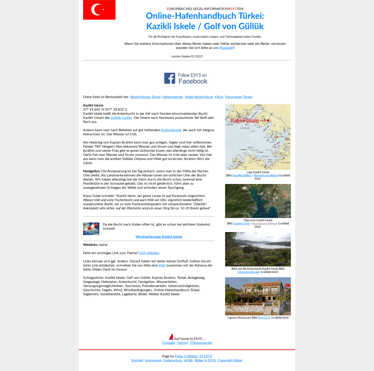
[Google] (168, 343)
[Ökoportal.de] (201, 343)
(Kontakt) (227, 48)
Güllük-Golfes (121, 117)
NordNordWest (241, 175)
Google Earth (242, 223)
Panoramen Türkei (238, 97)
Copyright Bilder (230, 360)
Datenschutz (173, 360)
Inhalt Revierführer (199, 97)
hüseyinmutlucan (248, 272)
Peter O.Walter (186, 356)
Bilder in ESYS (205, 360)
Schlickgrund (171, 130)
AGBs (188, 360)
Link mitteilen (149, 253)
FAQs (219, 97)
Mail (162, 265)
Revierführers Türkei (145, 97)
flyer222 (263, 317)
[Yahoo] (182, 343)
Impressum (153, 360)
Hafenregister (172, 97)
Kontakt (137, 360)
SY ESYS (205, 356)
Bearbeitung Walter (266, 175)
